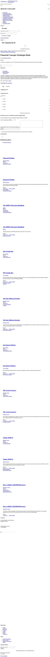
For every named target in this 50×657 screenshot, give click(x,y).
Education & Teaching (7, 19)
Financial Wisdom (8, 158)
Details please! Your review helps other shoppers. (10, 127)
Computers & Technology (8, 16)
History (4, 21)
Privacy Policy (6, 640)
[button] (48, 4)
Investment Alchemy (9, 345)
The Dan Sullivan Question (11, 298)
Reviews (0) (5, 73)
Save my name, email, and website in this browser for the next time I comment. (17, 131)
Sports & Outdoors (6, 23)
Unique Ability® (8, 437)
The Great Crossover (9, 390)
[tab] (26, 71)
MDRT (4, 208)
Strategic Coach (6, 301)
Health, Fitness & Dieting (8, 20)
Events (4, 631)
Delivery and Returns (7, 641)
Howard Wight (8, 58)
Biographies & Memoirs (7, 14)
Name (2, 128)
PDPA (4, 642)
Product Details (6, 72)
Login (9, 35)
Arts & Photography (7, 13)
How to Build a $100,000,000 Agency (14, 485)
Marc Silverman (6, 160)
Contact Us (5, 12)
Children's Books (6, 15)
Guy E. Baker (5, 254)
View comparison (3, 655)
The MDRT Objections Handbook (13, 205)
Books (9, 50)
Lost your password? (4, 37)
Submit (2, 648)
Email (1, 129)
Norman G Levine (6, 487)
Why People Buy (8, 251)
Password (2, 33)
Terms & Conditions (7, 639)
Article (4, 630)
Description (5, 71)
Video (4, 633)
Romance (5, 22)
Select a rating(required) (5, 119)
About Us (5, 628)
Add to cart (3, 67)
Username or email (4, 31)
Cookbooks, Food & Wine (8, 17)
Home (1, 50)
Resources (6, 50)
